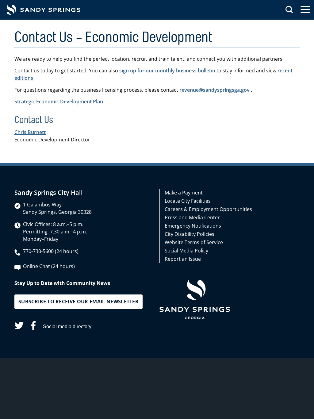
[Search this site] (289, 10)
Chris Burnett (30, 132)
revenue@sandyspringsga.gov (215, 89)
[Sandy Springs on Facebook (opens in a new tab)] (33, 327)
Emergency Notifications (193, 225)
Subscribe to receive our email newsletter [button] (78, 301)
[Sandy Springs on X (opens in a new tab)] (19, 326)
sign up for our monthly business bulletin (167, 70)
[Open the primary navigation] (305, 10)
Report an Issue (183, 259)
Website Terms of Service (194, 242)
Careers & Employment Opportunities (208, 209)
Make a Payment (184, 192)
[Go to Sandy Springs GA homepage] (43, 10)
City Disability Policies (189, 234)
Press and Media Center (192, 217)
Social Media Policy (186, 250)
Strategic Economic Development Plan (58, 101)
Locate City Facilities (188, 201)
